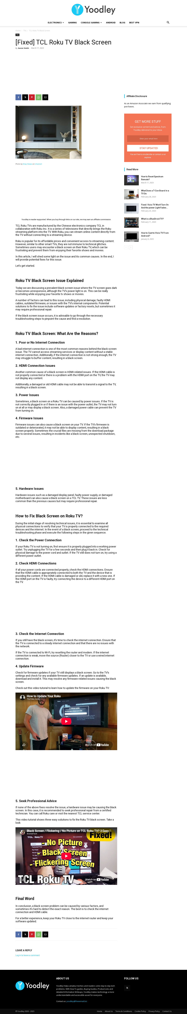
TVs (24, 30)
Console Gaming (90, 22)
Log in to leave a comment (27, 955)
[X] (25, 97)
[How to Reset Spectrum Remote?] (131, 180)
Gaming (72, 22)
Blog (122, 22)
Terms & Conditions (123, 1011)
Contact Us (167, 1011)
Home (18, 30)
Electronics (55, 22)
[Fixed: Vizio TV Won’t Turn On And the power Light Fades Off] (131, 208)
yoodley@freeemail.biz (76, 1001)
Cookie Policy (140, 1011)
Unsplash (38, 164)
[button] (168, 22)
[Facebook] (18, 97)
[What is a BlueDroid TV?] (131, 222)
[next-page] (131, 247)
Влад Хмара (27, 164)
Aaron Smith (23, 48)
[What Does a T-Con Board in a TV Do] (131, 194)
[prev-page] (126, 247)
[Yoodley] (93, 10)
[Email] (45, 97)
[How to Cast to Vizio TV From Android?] (131, 236)
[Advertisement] (93, 72)
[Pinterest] (32, 97)
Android (111, 22)
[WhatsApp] (38, 97)
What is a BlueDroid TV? (152, 219)
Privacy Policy (154, 1011)
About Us (109, 1011)
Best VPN (134, 22)
